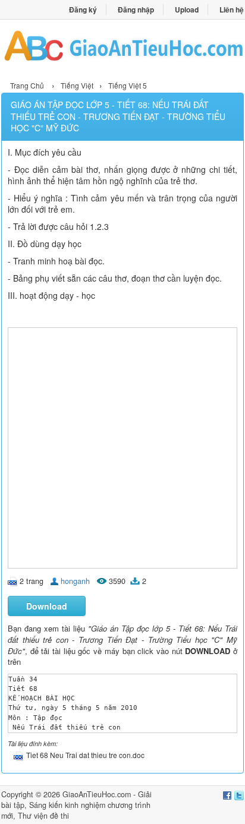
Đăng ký (83, 9)
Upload (187, 9)
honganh (75, 581)
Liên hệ (231, 9)
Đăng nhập (136, 9)
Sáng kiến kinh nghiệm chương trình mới (75, 810)
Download (46, 606)
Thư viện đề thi (43, 815)
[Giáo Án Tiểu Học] (122, 48)
